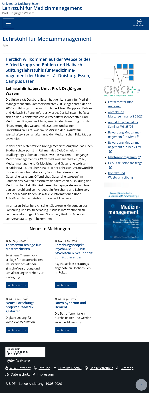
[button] (138, 23)
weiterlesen (15, 285)
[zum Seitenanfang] (141, 385)
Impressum (45, 374)
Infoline (44, 368)
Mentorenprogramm (122, 157)
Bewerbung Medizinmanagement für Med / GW (124, 145)
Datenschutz (20, 374)
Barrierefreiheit (101, 368)
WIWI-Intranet (20, 368)
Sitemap (127, 368)
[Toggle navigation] (8, 23)
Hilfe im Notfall (70, 368)
